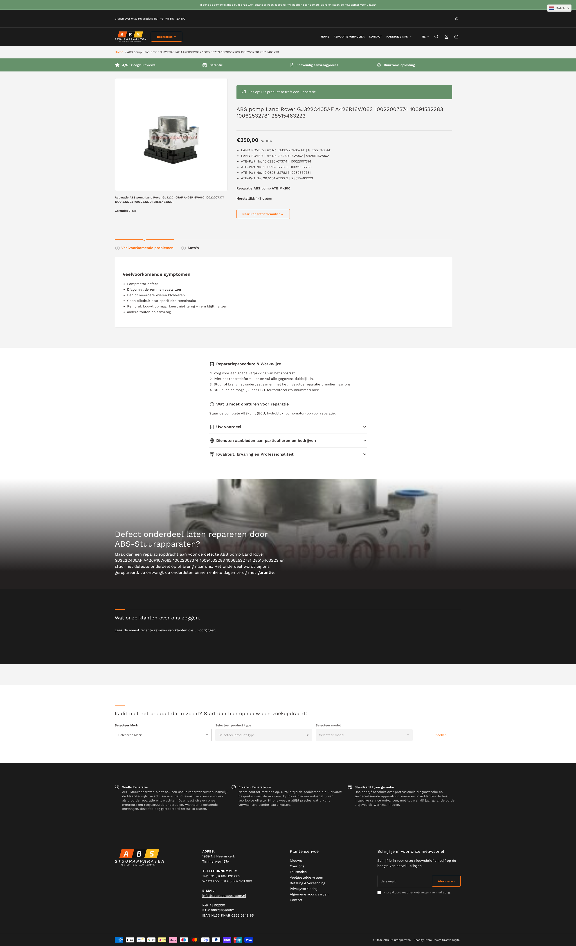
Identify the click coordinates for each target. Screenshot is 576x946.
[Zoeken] (436, 37)
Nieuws (296, 861)
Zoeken (441, 735)
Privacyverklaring (303, 889)
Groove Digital (451, 940)
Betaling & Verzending (307, 883)
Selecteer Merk (126, 725)
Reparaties (165, 36)
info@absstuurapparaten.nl (224, 896)
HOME (325, 36)
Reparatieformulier (349, 36)
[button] (559, 8)
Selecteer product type (233, 725)
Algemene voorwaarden (309, 894)
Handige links (397, 36)
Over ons (297, 866)
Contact (375, 36)
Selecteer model (328, 725)
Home (119, 52)
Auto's (193, 248)
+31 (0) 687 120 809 (224, 876)
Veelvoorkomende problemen (147, 248)
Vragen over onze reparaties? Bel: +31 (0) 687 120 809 (150, 18)
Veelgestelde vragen (306, 877)
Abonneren (446, 881)
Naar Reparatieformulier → (263, 214)
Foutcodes (298, 872)
